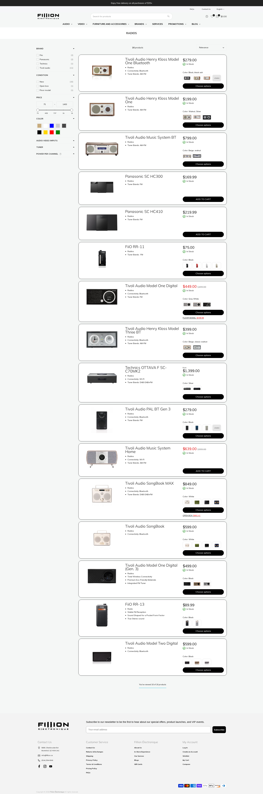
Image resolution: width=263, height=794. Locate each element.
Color (39, 118)
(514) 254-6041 (47, 760)
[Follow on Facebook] (39, 766)
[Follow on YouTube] (50, 766)
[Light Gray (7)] (57, 125)
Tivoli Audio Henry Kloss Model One (152, 100)
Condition (42, 75)
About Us (138, 748)
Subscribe (219, 729)
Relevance (203, 47)
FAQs (192, 9)
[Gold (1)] (45, 132)
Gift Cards (138, 764)
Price (39, 97)
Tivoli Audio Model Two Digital (151, 643)
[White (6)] (45, 125)
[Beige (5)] (39, 125)
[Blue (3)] (51, 125)
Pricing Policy (91, 768)
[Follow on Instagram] (44, 766)
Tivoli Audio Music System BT (150, 137)
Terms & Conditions (94, 764)
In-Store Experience (142, 752)
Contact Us (206, 9)
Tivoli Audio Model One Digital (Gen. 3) (151, 567)
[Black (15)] (39, 132)
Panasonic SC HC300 (144, 176)
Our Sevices (139, 756)
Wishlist (186, 756)
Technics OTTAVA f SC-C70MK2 (146, 369)
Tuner (39, 147)
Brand (39, 48)
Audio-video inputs (46, 140)
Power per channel (47, 154)
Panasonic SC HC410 (144, 211)
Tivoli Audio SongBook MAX (149, 483)
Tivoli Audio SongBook (144, 526)
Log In (185, 748)
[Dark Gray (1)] (64, 125)
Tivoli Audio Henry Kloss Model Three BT (152, 330)
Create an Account (190, 752)
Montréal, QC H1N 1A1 (50, 751)
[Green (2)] (57, 132)
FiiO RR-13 (134, 604)
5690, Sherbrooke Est (50, 748)
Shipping (89, 756)
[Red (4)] (51, 132)
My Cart (186, 760)
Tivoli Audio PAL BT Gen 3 (148, 409)
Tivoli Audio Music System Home (147, 450)
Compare (186, 764)
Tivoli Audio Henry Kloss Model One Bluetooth (152, 61)
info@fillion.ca (47, 755)
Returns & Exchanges (94, 752)
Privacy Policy (92, 760)
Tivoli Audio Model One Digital (151, 285)
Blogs (136, 760)
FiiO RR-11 (134, 246)
